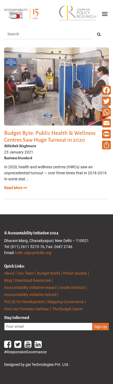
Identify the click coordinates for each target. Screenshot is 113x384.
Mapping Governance (65, 302)
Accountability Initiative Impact (30, 287)
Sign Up (100, 327)
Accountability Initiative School (30, 294)
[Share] (106, 145)
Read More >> (15, 188)
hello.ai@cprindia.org (33, 253)
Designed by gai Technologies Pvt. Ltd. (36, 364)
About (9, 273)
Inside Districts (72, 287)
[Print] (106, 134)
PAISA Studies (75, 273)
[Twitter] (106, 101)
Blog (8, 280)
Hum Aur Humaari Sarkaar (26, 309)
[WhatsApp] (106, 112)
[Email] (106, 123)
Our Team (26, 273)
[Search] (99, 34)
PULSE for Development (24, 302)
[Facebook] (106, 90)
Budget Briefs (48, 273)
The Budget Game (67, 309)
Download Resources (33, 280)
